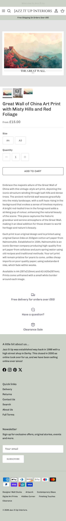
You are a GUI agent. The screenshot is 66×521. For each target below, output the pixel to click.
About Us (8, 409)
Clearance (7, 501)
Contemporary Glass (46, 492)
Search (7, 404)
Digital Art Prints (10, 496)
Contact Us (9, 399)
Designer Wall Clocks (12, 492)
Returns (7, 394)
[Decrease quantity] (6, 157)
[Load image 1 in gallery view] (33, 53)
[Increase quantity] (25, 157)
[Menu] (3, 10)
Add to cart (32, 171)
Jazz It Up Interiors (18, 510)
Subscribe (13, 459)
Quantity (7, 150)
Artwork (29, 492)
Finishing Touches (47, 496)
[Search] (10, 10)
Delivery (7, 389)
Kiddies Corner (28, 496)
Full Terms (8, 414)
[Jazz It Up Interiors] (33, 10)
